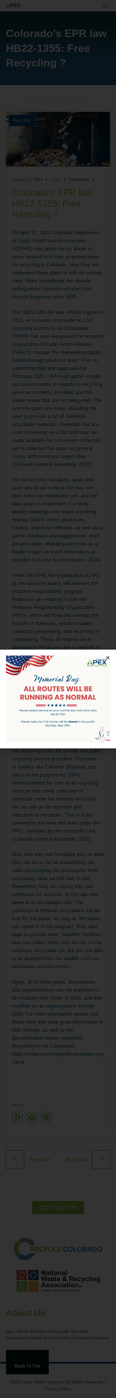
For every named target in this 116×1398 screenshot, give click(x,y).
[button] (108, 658)
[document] (58, 699)
